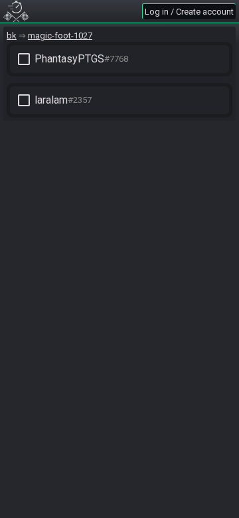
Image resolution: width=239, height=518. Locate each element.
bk (12, 36)
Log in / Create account (189, 12)
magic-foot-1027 (60, 36)
